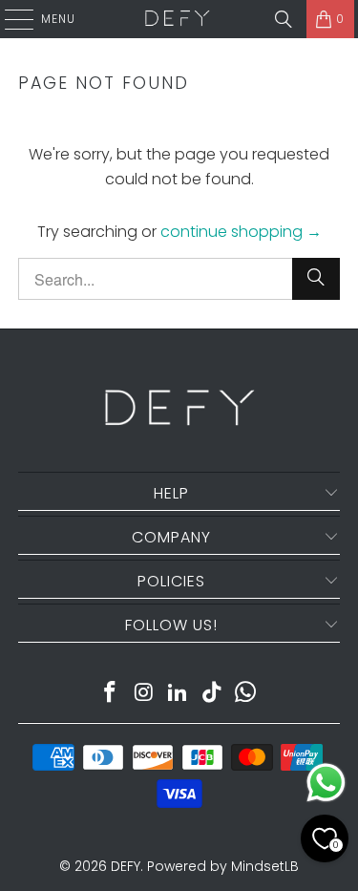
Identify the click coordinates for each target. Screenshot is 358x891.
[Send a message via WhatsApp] (326, 782)
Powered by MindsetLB (223, 866)
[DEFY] (177, 19)
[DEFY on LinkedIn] (178, 693)
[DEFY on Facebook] (109, 693)
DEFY (125, 866)
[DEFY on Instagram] (144, 693)
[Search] (283, 19)
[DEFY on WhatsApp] (246, 693)
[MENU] (9, 19)
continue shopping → (241, 232)
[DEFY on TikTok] (212, 693)
